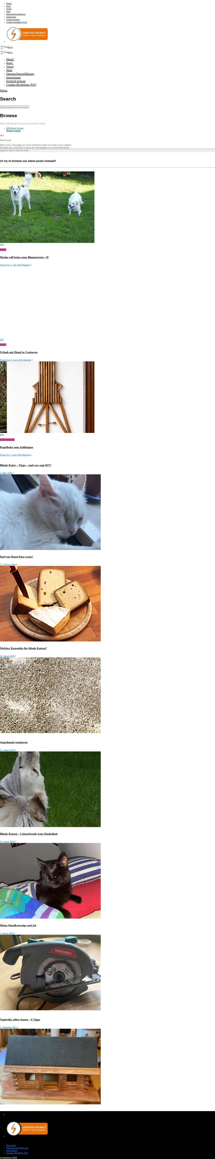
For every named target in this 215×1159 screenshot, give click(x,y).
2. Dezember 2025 (8, 1027)
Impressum (11, 17)
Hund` (9, 3)
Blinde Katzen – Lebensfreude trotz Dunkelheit (29, 833)
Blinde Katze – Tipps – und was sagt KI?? (25, 465)
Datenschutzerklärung (15, 14)
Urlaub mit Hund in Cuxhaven (18, 352)
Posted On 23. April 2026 (11, 360)
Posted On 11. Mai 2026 (11, 265)
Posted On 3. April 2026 (11, 455)
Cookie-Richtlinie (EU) (16, 22)
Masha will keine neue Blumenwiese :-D (24, 257)
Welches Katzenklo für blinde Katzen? (23, 648)
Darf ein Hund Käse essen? (16, 556)
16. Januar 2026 (7, 841)
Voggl (8, 9)
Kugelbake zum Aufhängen (16, 447)
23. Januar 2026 (7, 656)
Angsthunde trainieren (14, 742)
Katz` (8, 6)
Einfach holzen (13, 19)
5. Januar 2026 (7, 933)
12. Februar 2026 (8, 564)
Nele (8, 11)
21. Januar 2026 (7, 750)
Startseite (11, 1145)
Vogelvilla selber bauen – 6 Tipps (20, 1019)
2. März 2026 (6, 473)
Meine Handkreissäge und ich (18, 925)
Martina (26, 265)
